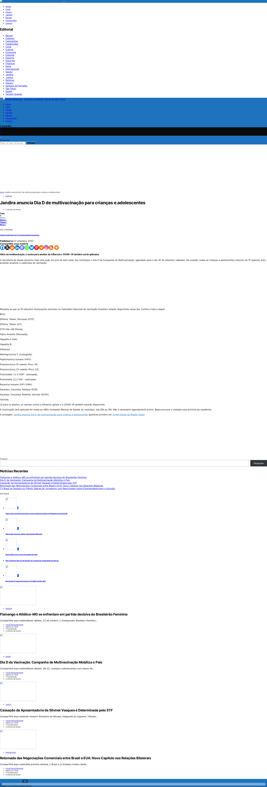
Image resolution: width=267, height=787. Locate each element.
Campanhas (12, 41)
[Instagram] (46, 247)
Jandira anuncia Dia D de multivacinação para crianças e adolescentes (50, 414)
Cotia (8, 9)
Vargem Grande (14, 94)
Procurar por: (5, 140)
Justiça (9, 77)
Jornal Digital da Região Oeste (128, 414)
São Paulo (11, 88)
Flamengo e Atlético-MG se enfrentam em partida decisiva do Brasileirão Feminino (43, 477)
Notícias (10, 80)
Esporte (10, 57)
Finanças (10, 63)
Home (8, 6)
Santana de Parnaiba (16, 85)
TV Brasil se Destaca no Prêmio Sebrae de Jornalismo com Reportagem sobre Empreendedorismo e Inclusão (57, 488)
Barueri (9, 17)
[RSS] (51, 247)
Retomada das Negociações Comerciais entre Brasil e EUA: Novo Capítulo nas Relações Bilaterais (51, 485)
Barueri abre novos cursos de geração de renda (22, 555)
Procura (31, 143)
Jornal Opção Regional (14, 625)
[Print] (41, 247)
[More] (57, 247)
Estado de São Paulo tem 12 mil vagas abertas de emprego (19, 235)
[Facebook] (2, 247)
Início (2, 192)
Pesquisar (4, 459)
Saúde (9, 91)
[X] (7, 247)
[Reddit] (12, 247)
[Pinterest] (36, 247)
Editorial (10, 55)
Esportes (10, 60)
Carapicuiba (11, 20)
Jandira (9, 15)
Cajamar (10, 38)
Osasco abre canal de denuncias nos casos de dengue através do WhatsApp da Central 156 (36, 514)
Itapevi (9, 12)
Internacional (12, 69)
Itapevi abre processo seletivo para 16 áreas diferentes (24, 534)
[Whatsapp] (26, 247)
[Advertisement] (83, 286)
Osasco (9, 23)
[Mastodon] (21, 247)
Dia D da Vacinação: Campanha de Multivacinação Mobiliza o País (35, 480)
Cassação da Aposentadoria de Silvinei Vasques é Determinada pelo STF (38, 482)
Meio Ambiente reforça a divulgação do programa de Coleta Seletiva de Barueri (32, 561)
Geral (8, 66)
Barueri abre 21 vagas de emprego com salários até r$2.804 (26, 581)
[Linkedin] (17, 247)
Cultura (9, 49)
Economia (11, 52)
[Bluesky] (31, 247)
